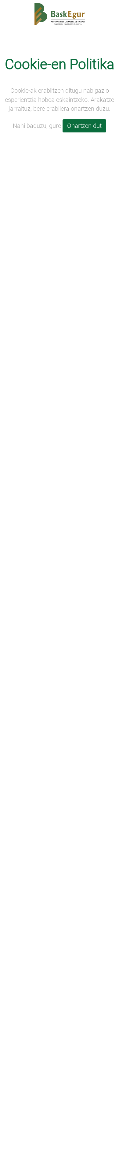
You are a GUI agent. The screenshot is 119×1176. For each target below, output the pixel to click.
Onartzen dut (84, 125)
